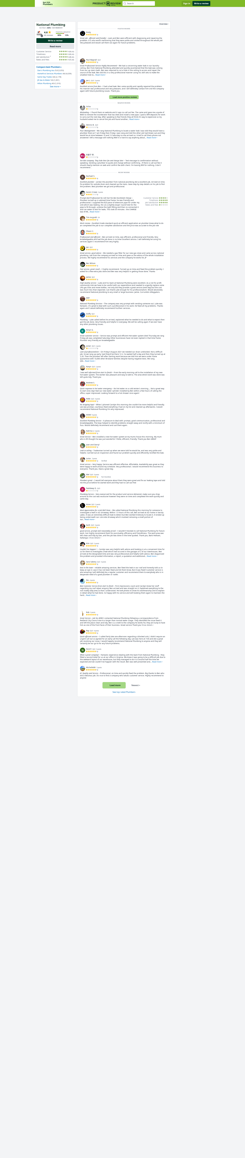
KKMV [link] (88, 415)
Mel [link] (87, 474)
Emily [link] (88, 32)
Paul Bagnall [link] (91, 60)
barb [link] (88, 525)
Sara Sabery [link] (91, 562)
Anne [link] (88, 504)
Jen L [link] (88, 80)
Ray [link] (87, 630)
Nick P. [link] (89, 649)
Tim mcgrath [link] (91, 217)
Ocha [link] (88, 106)
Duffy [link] (88, 314)
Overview (163, 24)
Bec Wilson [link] (90, 263)
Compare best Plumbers (48, 67)
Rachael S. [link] (90, 176)
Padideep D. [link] (91, 488)
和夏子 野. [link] (90, 154)
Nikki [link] (88, 398)
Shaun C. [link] (90, 231)
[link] (82, 33)
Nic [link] (87, 580)
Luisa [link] (88, 458)
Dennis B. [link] (90, 125)
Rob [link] (87, 612)
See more (54, 86)
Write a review (201, 3)
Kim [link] (87, 543)
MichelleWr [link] (91, 667)
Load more (115, 685)
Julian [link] (88, 346)
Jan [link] (87, 247)
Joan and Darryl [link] (92, 444)
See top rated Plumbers (124, 692)
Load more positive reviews (125, 97)
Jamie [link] (88, 277)
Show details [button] (94, 538)
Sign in (186, 3)
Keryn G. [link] (89, 330)
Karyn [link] (88, 366)
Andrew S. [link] (90, 382)
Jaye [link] (88, 297)
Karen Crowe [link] (91, 192)
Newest (135, 685)
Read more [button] (100, 75)
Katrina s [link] (90, 431)
